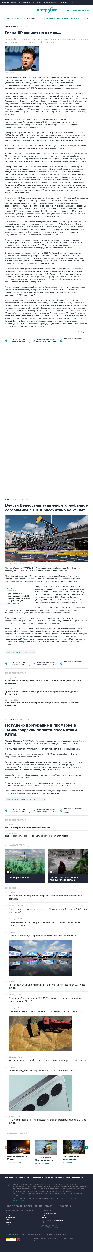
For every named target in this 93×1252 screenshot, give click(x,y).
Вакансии (48, 1177)
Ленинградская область (15, 799)
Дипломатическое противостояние (71, 1158)
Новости (64, 18)
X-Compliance (10, 1218)
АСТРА (8, 1224)
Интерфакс (46, 10)
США (18, 652)
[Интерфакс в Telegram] (46, 1226)
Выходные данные (40, 1241)
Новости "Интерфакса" (48, 1214)
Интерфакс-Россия (50, 3)
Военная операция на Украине (32, 358)
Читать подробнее (18, 598)
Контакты (9, 1177)
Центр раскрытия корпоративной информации (52, 1221)
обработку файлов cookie (30, 1195)
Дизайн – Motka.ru (69, 1239)
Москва (52, 18)
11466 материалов (14, 1163)
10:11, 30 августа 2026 (22, 719)
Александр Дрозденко (36, 799)
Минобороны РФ (12, 421)
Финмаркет (64, 3)
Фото (78, 18)
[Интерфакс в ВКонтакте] (49, 1226)
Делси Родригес (28, 652)
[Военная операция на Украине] (18, 1154)
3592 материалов (42, 1164)
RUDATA (44, 1218)
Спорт (38, 18)
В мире (22, 18)
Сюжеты (72, 18)
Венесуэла (10, 652)
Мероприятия (77, 1177)
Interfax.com (37, 3)
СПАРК (8, 1215)
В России (15, 18)
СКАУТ (8, 1220)
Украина (25, 421)
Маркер (8, 1222)
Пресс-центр (37, 1177)
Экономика (30, 18)
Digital (58, 18)
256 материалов (69, 1163)
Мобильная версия (9, 3)
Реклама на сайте (62, 1177)
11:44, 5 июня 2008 (23, 27)
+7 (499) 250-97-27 (18, 1200)
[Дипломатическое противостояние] (74, 1154)
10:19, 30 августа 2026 (54, 358)
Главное (8, 18)
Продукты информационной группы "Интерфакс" (39, 1206)
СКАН (43, 1216)
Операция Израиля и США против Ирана (44, 1159)
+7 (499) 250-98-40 (67, 1198)
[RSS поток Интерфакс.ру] (53, 1226)
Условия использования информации (46, 1239)
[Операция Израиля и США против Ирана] (46, 1155)
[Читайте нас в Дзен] (42, 1226)
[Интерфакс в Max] (56, 1226)
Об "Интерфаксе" (24, 3)
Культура (44, 18)
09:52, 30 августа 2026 (20, 499)
